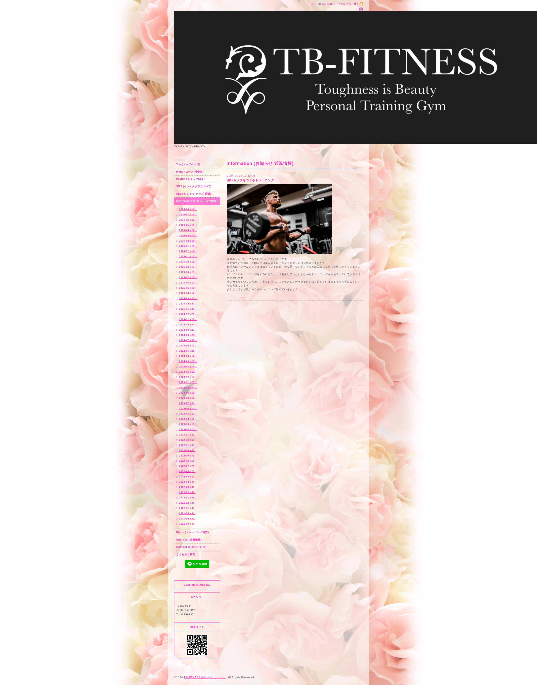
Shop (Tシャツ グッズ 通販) (193, 193)
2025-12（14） (188, 251)
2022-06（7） (187, 471)
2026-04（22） (188, 230)
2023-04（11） (188, 419)
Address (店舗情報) (189, 539)
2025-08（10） (188, 272)
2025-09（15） (188, 267)
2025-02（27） (188, 303)
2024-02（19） (188, 366)
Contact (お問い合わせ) (191, 547)
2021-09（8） (187, 518)
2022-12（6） (187, 440)
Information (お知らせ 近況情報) (197, 201)
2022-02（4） (187, 492)
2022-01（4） (187, 497)
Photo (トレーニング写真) (192, 532)
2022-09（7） (187, 455)
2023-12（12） (188, 377)
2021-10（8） (187, 513)
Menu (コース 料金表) (190, 171)
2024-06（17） (188, 345)
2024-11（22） (188, 319)
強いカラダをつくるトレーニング (250, 180)
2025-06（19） (188, 282)
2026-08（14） (188, 209)
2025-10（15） (188, 261)
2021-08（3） (187, 524)
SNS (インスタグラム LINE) (193, 186)
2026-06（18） (188, 219)
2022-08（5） (187, 461)
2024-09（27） (188, 330)
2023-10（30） (188, 387)
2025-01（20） (188, 309)
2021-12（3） (187, 503)
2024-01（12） (188, 371)
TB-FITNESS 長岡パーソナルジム (205, 677)
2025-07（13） (188, 277)
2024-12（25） (188, 314)
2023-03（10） (188, 424)
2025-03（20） (188, 298)
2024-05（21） (188, 351)
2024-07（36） (188, 340)
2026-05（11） (188, 225)
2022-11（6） (187, 445)
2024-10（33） (188, 324)
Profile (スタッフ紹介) (190, 179)
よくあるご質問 (185, 554)
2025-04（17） (188, 293)
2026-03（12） (188, 235)
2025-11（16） (188, 256)
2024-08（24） (188, 335)
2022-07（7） (187, 466)
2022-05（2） (187, 476)
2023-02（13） (188, 429)
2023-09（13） (188, 392)
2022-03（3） (187, 487)
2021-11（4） (187, 508)
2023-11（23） (188, 382)
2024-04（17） (188, 356)
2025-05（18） (188, 288)
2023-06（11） (188, 408)
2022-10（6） (187, 450)
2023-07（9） (187, 403)
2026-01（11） (188, 246)
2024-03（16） (188, 361)
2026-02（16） (188, 240)
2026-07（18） (188, 214)
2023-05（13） (188, 413)
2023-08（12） (188, 398)
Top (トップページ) (188, 164)
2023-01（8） (187, 434)
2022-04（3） (187, 482)
